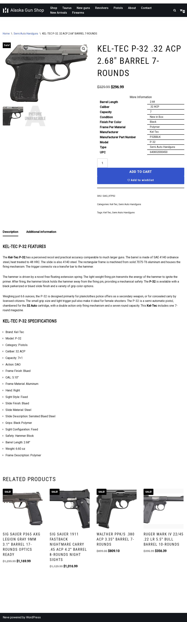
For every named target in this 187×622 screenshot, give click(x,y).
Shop (53, 8)
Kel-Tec (113, 204)
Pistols (118, 8)
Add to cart (140, 172)
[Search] (174, 10)
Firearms (78, 12)
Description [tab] (10, 232)
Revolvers (101, 8)
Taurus (67, 8)
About (132, 8)
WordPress (33, 617)
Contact (146, 8)
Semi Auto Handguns (26, 33)
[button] (83, 48)
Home (6, 33)
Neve (6, 617)
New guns (83, 8)
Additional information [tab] (41, 232)
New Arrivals (58, 12)
